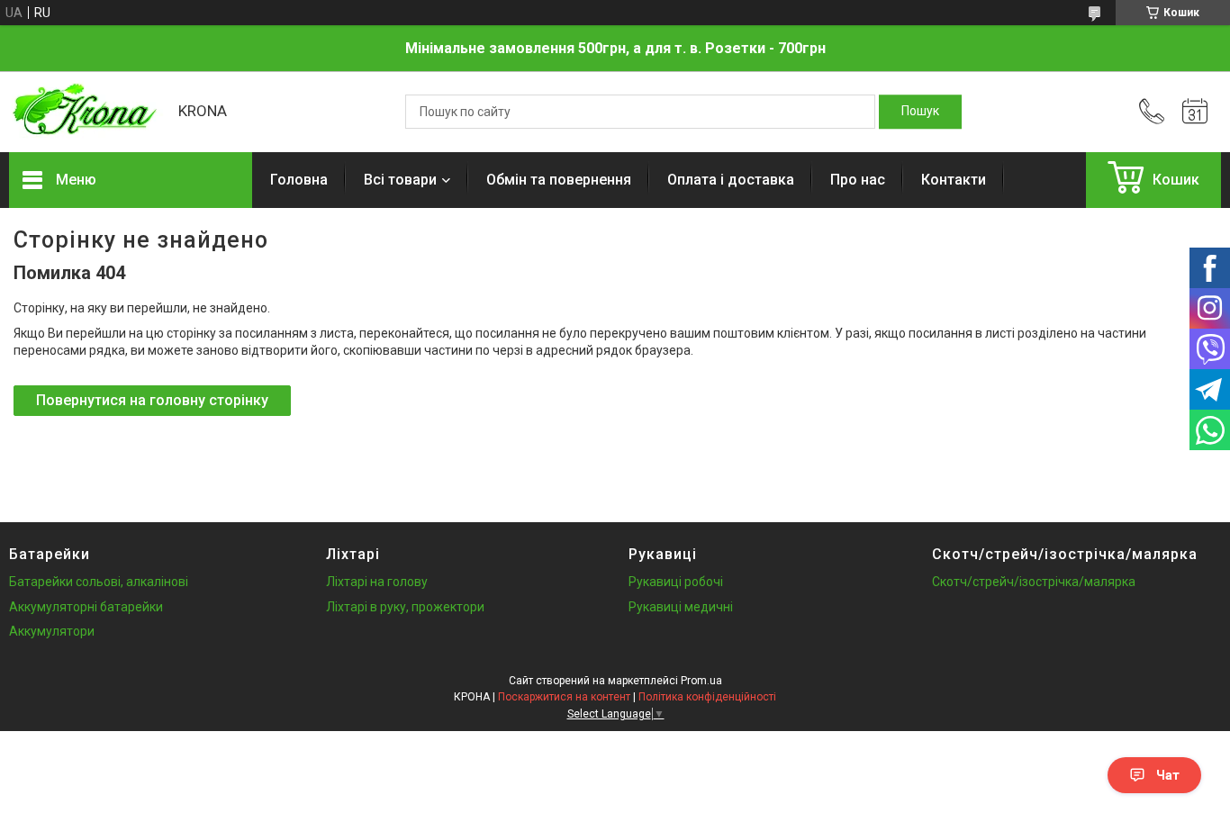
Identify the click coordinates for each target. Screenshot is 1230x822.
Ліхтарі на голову (377, 581)
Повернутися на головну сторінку (152, 400)
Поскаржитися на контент (564, 697)
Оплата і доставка (730, 179)
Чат (1168, 775)
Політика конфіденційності (707, 697)
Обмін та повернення (558, 179)
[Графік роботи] (1194, 112)
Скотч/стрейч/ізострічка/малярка (1033, 581)
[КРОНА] (85, 111)
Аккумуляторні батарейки (86, 607)
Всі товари (400, 179)
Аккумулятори (52, 631)
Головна (299, 179)
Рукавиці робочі (676, 581)
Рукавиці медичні (681, 607)
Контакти (953, 179)
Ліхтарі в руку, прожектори (405, 607)
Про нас (857, 179)
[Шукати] (920, 112)
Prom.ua (701, 680)
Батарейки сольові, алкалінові (98, 581)
